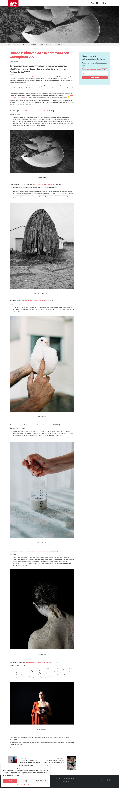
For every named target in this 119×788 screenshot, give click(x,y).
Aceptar (10, 781)
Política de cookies (21, 784)
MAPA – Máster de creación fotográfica (35, 111)
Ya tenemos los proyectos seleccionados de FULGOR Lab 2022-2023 (30, 762)
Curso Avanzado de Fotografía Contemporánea (39, 425)
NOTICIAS (17, 44)
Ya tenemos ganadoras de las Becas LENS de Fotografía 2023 (54, 761)
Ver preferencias (41, 781)
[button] (47, 765)
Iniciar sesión (86, 3)
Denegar (25, 781)
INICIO (10, 44)
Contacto (51, 778)
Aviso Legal (30, 784)
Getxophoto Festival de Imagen (41, 76)
